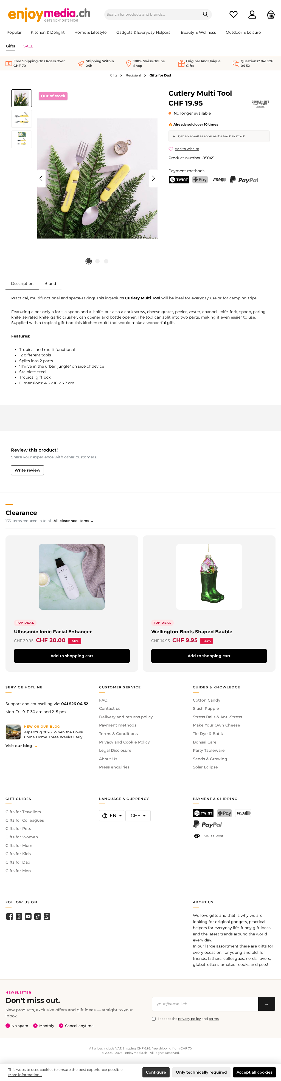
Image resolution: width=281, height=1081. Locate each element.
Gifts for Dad (17, 862)
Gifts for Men (18, 871)
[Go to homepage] (49, 14)
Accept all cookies (254, 1072)
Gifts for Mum (18, 845)
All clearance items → (74, 521)
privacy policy (189, 1019)
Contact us (109, 708)
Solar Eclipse (205, 767)
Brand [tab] (50, 283)
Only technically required (201, 1072)
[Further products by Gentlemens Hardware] (260, 104)
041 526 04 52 (74, 703)
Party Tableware (209, 750)
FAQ (103, 700)
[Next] (153, 178)
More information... (25, 1075)
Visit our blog (18, 746)
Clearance (21, 512)
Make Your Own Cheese (216, 725)
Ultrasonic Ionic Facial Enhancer (53, 631)
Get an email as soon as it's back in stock (211, 136)
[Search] (205, 14)
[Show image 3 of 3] (106, 261)
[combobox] (152, 14)
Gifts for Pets (18, 828)
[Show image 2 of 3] (97, 261)
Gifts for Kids (18, 854)
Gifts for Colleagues (24, 820)
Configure (156, 1072)
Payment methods (117, 725)
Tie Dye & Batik (208, 733)
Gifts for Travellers (23, 812)
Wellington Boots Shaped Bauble (191, 631)
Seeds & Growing (210, 759)
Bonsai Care (205, 742)
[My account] (252, 14)
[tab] (22, 283)
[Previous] (41, 178)
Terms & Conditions (118, 733)
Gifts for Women (21, 837)
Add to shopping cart (71, 656)
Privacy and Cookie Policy (124, 742)
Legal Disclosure (115, 750)
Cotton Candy (206, 700)
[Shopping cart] (269, 14)
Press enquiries (114, 767)
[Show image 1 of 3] (88, 261)
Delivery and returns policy (126, 717)
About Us (108, 759)
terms (214, 1019)
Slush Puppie (206, 708)
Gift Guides (18, 799)
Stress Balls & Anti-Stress (217, 717)
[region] (84, 178)
